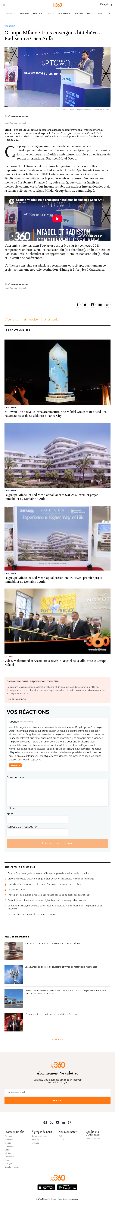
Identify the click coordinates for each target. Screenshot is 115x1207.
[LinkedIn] (63, 1122)
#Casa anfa (51, 319)
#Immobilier (31, 319)
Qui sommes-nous (39, 1136)
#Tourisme (11, 319)
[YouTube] (57, 1122)
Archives (35, 1143)
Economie (37, 14)
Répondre (15, 765)
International (64, 14)
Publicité (35, 1139)
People (7, 1160)
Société (50, 14)
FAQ (60, 1136)
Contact (62, 1139)
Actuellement (10, 14)
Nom (10, 813)
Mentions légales (93, 1139)
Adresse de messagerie (22, 826)
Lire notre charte (16, 699)
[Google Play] (67, 1187)
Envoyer (57, 1101)
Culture (79, 14)
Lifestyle (8, 1164)
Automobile (9, 1157)
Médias (90, 14)
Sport (100, 14)
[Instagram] (70, 1122)
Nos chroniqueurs (11, 1167)
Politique (24, 14)
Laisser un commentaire (57, 843)
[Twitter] (51, 1122)
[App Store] (46, 1187)
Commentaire (15, 777)
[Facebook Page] (45, 1122)
